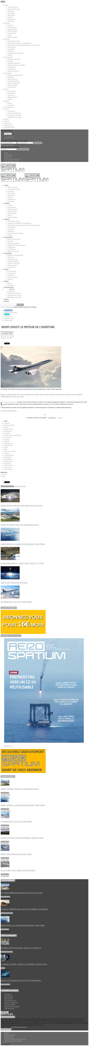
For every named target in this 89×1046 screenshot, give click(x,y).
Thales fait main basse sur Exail (14, 583)
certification (7, 431)
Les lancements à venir (15, 115)
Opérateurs (11, 95)
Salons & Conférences (14, 113)
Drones (6, 89)
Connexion (7, 123)
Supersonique (8, 461)
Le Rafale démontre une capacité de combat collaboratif (24, 909)
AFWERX (6, 423)
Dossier (6, 119)
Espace (6, 5)
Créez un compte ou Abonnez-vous (12, 159)
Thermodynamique (13, 81)
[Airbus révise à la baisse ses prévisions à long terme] (10, 540)
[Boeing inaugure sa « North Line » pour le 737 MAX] (10, 559)
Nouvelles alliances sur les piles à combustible (21, 981)
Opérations (11, 51)
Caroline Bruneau (8, 332)
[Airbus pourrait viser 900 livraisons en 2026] (10, 521)
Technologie (8, 73)
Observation (11, 15)
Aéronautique (8, 57)
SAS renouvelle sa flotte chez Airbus (16, 602)
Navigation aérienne (14, 63)
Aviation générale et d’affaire (16, 65)
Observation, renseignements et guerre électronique (24, 45)
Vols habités (11, 13)
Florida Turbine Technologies (13, 435)
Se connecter (8, 134)
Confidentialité (7, 157)
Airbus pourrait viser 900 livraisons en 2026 (20, 525)
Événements (11, 111)
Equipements (12, 47)
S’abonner (60, 418)
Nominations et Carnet (14, 117)
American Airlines (9, 425)
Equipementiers (12, 29)
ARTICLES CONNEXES (7, 486)
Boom (6, 427)
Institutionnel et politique (15, 53)
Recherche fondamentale (15, 75)
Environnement (9, 107)
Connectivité (11, 87)
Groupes (10, 25)
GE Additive (7, 437)
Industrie (7, 23)
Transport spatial (13, 7)
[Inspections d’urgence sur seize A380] (5, 850)
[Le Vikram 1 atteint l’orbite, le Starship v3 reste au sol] (5, 960)
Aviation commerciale (14, 59)
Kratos (6, 447)
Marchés (10, 99)
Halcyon (6, 439)
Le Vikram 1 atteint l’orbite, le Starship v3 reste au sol (24, 964)
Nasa (5, 449)
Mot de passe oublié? (7, 145)
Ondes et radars (12, 85)
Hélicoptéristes (12, 31)
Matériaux (11, 77)
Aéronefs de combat (14, 41)
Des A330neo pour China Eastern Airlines (18, 870)
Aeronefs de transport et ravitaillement (19, 43)
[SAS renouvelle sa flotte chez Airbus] (10, 598)
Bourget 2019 (8, 429)
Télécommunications (14, 9)
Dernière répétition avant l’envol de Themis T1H (21, 948)
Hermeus (7, 441)
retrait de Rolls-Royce (10, 402)
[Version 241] (44, 742)
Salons (10, 35)
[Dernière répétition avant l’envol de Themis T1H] (5, 944)
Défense (6, 39)
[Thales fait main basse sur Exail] (10, 579)
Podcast (6, 121)
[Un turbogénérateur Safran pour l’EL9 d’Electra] (5, 889)
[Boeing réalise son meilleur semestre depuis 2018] (10, 502)
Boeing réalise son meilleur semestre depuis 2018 (21, 506)
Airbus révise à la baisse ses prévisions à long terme (23, 544)
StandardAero (8, 459)
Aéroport (10, 61)
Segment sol (11, 19)
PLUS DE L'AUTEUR (19, 486)
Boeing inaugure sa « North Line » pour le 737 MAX (22, 563)
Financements (12, 33)
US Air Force (8, 467)
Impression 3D (8, 443)
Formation (11, 105)
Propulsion (11, 11)
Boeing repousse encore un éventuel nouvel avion (22, 838)
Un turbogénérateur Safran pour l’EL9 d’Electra (21, 893)
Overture (7, 453)
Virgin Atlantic (8, 469)
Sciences (10, 17)
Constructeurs (12, 27)
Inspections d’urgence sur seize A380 (16, 854)
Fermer (3, 2)
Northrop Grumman (10, 451)
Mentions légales (8, 155)
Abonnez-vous (8, 125)
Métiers (6, 101)
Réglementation (13, 37)
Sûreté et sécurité (13, 71)
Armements (11, 49)
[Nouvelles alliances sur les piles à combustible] (5, 977)
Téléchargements (9, 127)
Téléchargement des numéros (11, 161)
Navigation (11, 21)
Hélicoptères (11, 67)
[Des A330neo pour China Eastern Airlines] (5, 867)
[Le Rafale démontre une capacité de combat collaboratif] (5, 905)
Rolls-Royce (7, 457)
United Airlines (8, 465)
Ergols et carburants (14, 83)
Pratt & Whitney (9, 455)
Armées (10, 55)
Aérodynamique (12, 79)
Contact (6, 153)
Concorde (7, 433)
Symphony (7, 463)
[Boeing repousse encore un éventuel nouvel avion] (5, 834)
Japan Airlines (8, 445)
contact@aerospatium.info (19, 1027)
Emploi (10, 103)
